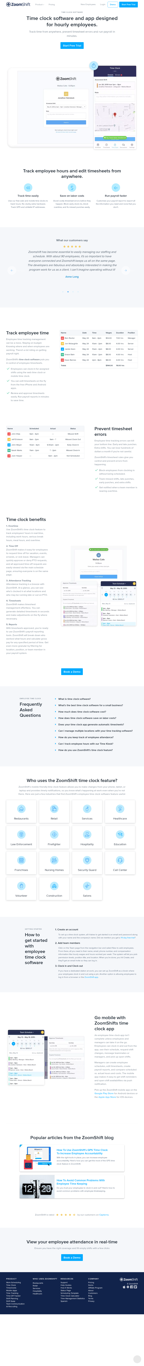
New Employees (88, 4)
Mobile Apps (11, 1290)
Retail (35, 1286)
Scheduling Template (70, 1293)
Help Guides (66, 1285)
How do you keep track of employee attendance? (85, 737)
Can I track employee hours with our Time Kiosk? (85, 743)
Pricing (52, 4)
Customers (93, 1293)
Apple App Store (107, 1097)
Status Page (66, 1290)
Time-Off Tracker (13, 1296)
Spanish (64, 1301)
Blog (90, 1296)
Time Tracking (12, 1293)
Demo (113, 4)
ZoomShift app (91, 977)
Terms (90, 1298)
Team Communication (15, 1304)
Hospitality (37, 1291)
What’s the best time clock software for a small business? (90, 705)
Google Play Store (104, 1093)
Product (39, 4)
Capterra (104, 1214)
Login (102, 4)
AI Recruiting (11, 1306)
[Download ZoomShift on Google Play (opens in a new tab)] (127, 1287)
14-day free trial (128, 937)
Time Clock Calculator (70, 1296)
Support (64, 1282)
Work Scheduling (13, 1282)
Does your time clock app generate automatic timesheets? (91, 724)
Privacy (91, 1301)
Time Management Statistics (73, 1298)
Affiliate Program (95, 1288)
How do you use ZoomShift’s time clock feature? (85, 750)
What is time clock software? (74, 699)
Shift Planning (12, 1298)
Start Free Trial (128, 4)
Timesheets (11, 1288)
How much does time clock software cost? (82, 711)
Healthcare (37, 1294)
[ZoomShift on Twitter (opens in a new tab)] (135, 1287)
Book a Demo (72, 671)
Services (36, 1288)
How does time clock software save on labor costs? (87, 718)
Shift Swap (10, 1301)
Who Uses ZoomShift (45, 1279)
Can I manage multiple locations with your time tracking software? (95, 730)
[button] (16, 270)
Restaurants (38, 1283)
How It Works (66, 1288)
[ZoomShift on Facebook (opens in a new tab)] (131, 1287)
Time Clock (11, 1285)
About (90, 1290)
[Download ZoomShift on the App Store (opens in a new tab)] (124, 1287)
